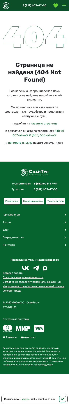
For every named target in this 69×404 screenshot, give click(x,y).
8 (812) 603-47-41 (45, 183)
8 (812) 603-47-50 (34, 5)
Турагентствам (55, 201)
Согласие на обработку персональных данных (32, 281)
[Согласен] (62, 399)
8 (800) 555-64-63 (42, 135)
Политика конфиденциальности (23, 277)
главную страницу (44, 123)
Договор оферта (13, 273)
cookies (25, 399)
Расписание (11, 201)
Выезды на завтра (33, 201)
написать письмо (20, 142)
